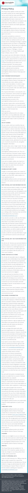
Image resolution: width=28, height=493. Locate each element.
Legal (15, 474)
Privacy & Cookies (9, 474)
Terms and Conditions (17, 414)
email (3, 60)
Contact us (20, 474)
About (3, 474)
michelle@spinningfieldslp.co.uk (9, 215)
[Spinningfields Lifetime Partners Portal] (14, 3)
